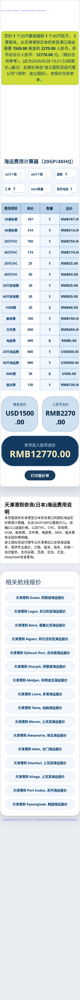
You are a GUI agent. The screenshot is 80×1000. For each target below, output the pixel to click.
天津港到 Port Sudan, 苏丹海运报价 (40, 790)
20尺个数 (11, 174)
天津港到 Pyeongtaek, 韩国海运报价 (40, 804)
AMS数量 (37, 189)
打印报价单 (40, 475)
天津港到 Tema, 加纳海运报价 (40, 708)
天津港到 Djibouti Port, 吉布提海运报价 (40, 653)
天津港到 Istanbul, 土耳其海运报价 (40, 763)
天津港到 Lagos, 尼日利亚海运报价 (40, 611)
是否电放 (62, 189)
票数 (60, 174)
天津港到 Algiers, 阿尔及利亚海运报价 (40, 639)
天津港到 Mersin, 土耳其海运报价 (40, 721)
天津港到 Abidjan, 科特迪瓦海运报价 (40, 680)
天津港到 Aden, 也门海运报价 (40, 749)
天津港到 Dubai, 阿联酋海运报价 (40, 597)
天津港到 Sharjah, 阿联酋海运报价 (40, 666)
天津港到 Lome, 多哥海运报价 (40, 694)
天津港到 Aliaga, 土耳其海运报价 (40, 776)
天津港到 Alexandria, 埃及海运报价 (40, 735)
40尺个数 (37, 174)
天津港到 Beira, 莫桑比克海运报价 (40, 625)
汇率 (8, 189)
